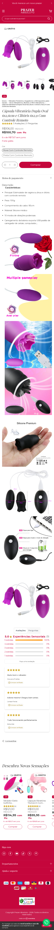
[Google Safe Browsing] (27, 904)
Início (4, 101)
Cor (3, 146)
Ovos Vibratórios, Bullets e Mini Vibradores (26, 103)
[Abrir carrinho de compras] (50, 11)
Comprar (12, 826)
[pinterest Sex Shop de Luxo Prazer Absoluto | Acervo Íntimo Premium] (36, 854)
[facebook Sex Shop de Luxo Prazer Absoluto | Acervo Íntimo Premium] (10, 854)
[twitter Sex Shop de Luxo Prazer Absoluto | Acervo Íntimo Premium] (30, 854)
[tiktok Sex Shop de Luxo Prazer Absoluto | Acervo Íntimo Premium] (23, 854)
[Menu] (3, 11)
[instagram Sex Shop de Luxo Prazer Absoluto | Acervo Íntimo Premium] (4, 854)
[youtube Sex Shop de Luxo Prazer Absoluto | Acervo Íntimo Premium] (17, 854)
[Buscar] (48, 18)
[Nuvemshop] (27, 919)
